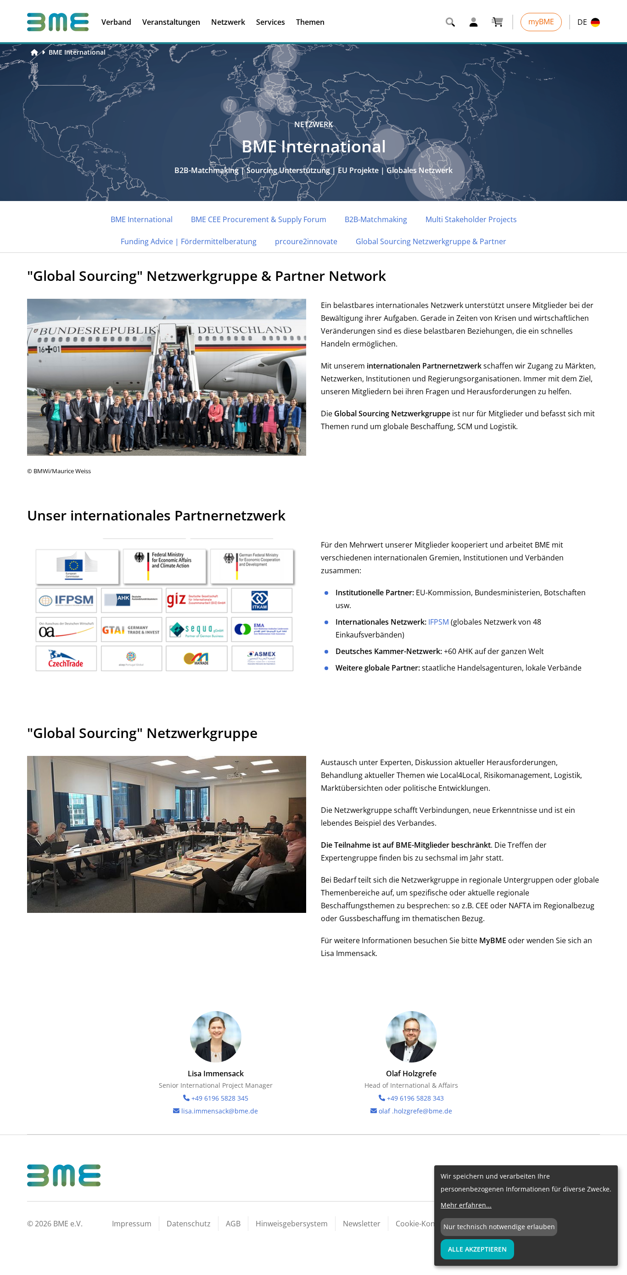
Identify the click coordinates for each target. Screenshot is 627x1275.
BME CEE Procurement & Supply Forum (258, 219)
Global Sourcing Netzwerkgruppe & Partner (431, 241)
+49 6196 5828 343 (415, 1098)
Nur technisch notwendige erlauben (499, 1226)
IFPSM (439, 622)
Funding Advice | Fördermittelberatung (189, 241)
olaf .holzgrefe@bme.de (415, 1111)
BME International (77, 52)
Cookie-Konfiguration (432, 1224)
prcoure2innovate (306, 241)
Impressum (131, 1224)
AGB (233, 1224)
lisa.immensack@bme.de (219, 1111)
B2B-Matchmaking (376, 219)
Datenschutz (189, 1224)
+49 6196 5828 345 (219, 1098)
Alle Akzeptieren (477, 1249)
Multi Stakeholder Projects (471, 219)
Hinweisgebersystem (292, 1224)
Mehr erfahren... (466, 1205)
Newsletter (362, 1224)
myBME (541, 22)
